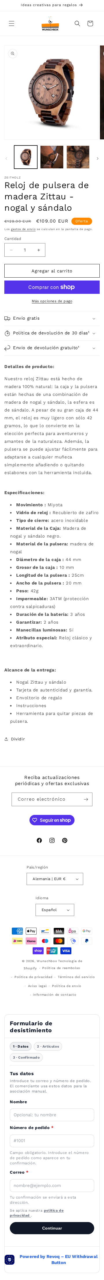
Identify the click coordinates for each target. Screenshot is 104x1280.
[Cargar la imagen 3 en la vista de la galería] (78, 157)
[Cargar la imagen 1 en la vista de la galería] (25, 157)
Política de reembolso (61, 968)
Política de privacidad (33, 977)
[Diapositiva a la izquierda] (6, 158)
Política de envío (66, 986)
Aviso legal (37, 986)
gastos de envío (23, 229)
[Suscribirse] (85, 799)
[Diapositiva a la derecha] (97, 158)
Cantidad (12, 238)
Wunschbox (47, 961)
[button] (11, 23)
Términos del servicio (76, 977)
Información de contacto (54, 995)
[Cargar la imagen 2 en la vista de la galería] (51, 157)
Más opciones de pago (52, 301)
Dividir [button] (18, 739)
